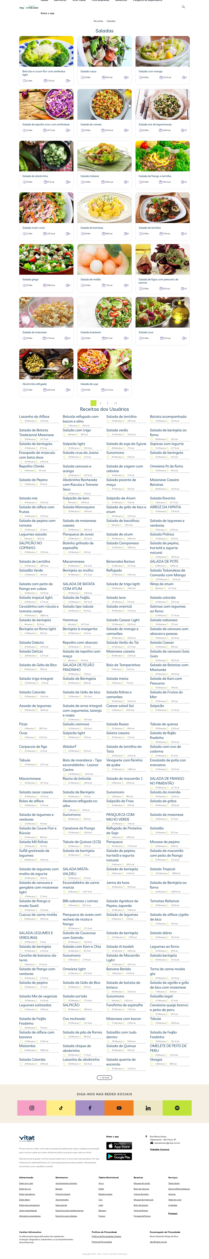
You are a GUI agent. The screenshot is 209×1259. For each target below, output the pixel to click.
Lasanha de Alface (34, 416)
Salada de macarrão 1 (124, 778)
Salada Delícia (31, 651)
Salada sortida (75, 996)
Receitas (98, 20)
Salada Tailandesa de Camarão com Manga (168, 572)
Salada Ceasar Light (123, 620)
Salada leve (116, 597)
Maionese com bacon (123, 1018)
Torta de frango (141, 1210)
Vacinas (171, 1194)
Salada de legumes (122, 914)
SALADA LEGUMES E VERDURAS (36, 935)
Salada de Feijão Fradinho (32, 1021)
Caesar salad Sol (120, 705)
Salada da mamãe (165, 792)
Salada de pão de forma (82, 1032)
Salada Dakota (31, 642)
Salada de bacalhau (122, 520)
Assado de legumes (35, 705)
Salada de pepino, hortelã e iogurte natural (164, 548)
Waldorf (69, 746)
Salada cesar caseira (36, 792)
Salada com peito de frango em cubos (36, 586)
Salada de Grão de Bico (38, 665)
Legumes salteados (35, 1005)
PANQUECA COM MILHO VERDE (120, 816)
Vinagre (156, 1059)
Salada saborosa (163, 620)
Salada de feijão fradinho (163, 735)
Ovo (101, 1199)
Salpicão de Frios (120, 801)
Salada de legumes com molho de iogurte (39, 871)
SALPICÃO (71, 1005)
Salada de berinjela (35, 620)
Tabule (24, 760)
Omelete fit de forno (166, 466)
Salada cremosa (76, 724)
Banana (102, 1210)
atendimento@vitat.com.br (167, 1143)
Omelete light (74, 969)
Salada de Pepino (33, 479)
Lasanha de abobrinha (81, 1059)
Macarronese (73, 561)
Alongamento (62, 1199)
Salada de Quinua (121, 1045)
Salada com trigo (77, 430)
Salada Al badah (120, 946)
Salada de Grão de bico (81, 692)
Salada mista (117, 678)
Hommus (70, 620)
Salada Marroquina (79, 507)
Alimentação (26, 1177)
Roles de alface (31, 801)
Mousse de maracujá (143, 1199)
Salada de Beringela (79, 678)
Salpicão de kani (76, 498)
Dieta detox (24, 1199)
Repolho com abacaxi (80, 642)
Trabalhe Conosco (159, 1149)
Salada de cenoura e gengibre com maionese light (38, 887)
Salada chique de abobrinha (77, 1048)
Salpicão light (74, 443)
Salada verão (117, 430)
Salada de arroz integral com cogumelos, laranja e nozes (82, 710)
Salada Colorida (32, 692)
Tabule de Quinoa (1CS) (82, 841)
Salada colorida (163, 597)
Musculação (61, 1205)
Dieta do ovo (25, 1188)
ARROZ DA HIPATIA (165, 507)
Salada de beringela (35, 443)
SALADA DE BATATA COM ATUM (79, 586)
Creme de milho (141, 1194)
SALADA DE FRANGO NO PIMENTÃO (167, 780)
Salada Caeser (162, 642)
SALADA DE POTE (164, 561)
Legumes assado (33, 534)
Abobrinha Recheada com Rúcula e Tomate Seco (80, 484)
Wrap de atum (162, 584)
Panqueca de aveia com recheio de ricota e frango (82, 919)
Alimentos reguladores (30, 1216)
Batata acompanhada (168, 416)
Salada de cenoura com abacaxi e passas (169, 631)
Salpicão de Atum (121, 498)
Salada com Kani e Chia (82, 946)
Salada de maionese (166, 814)
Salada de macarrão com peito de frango (166, 853)
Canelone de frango (79, 828)
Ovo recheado (74, 1018)
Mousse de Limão (142, 1183)
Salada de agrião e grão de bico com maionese (169, 984)
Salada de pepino (33, 982)
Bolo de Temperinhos (123, 665)
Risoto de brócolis (77, 778)
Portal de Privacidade (102, 1242)
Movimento (62, 1177)
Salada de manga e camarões (122, 631)
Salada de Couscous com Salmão (79, 935)
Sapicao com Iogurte (167, 443)
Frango (102, 1216)
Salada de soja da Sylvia (126, 443)
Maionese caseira (120, 651)
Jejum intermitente (28, 1210)
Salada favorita (162, 498)
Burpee (59, 1188)
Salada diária (161, 932)
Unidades (172, 1205)
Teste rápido (174, 1183)
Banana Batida (118, 969)
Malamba (27, 1045)
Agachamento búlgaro (66, 1183)
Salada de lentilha (121, 416)
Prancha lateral (63, 1194)
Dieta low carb (26, 1183)
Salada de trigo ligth (123, 584)
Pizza (23, 724)
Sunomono (115, 452)
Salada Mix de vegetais (38, 996)
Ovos (23, 733)
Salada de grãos (163, 801)
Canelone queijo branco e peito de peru (169, 1007)
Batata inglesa (105, 1194)
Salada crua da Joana (81, 452)
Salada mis (28, 498)
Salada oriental (119, 606)
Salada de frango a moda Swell (34, 903)
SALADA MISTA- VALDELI (76, 871)
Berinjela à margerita (80, 628)
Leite (101, 1205)
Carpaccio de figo (33, 746)
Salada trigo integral (36, 678)
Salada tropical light (36, 597)
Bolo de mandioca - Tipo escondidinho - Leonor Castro (82, 765)
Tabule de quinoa (164, 724)
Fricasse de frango (142, 1216)
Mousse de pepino (165, 841)
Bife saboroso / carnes (80, 901)
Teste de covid (174, 1199)
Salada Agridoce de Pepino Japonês (122, 903)
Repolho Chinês (31, 466)
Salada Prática (162, 534)
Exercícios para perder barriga (70, 1210)
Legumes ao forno (164, 946)
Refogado (114, 570)
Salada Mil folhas (33, 841)
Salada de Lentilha (34, 561)
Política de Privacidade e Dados (106, 1236)
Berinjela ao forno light (37, 628)
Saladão (157, 828)
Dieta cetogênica (27, 1194)
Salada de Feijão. (76, 597)
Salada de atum (119, 534)
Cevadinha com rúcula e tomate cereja (39, 608)
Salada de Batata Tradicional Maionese (36, 432)
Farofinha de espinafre (124, 1005)
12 (115, 403)
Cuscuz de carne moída (38, 914)
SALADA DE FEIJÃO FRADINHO (78, 667)
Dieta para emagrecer (29, 1205)
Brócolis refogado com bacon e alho (81, 418)
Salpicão (157, 705)
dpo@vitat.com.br (158, 1242)
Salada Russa (117, 724)
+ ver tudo (104, 1077)
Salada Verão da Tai (122, 642)
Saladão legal (161, 996)
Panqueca (114, 841)
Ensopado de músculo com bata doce (37, 455)
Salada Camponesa (122, 543)
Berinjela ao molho (78, 570)
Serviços (173, 1177)
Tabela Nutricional (109, 1177)
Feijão (101, 1188)
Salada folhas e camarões (119, 694)
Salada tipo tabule (78, 606)
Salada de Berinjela (79, 792)
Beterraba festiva (120, 561)
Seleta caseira (118, 733)
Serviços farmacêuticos (179, 1188)
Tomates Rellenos (164, 901)
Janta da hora (117, 882)
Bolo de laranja (141, 1205)
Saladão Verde (31, 570)
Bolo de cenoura (141, 1188)
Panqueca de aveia (78, 534)
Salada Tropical (162, 869)
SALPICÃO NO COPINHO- (30, 545)
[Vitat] (29, 7)
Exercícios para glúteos (66, 1216)
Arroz (101, 1183)
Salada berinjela (163, 955)
